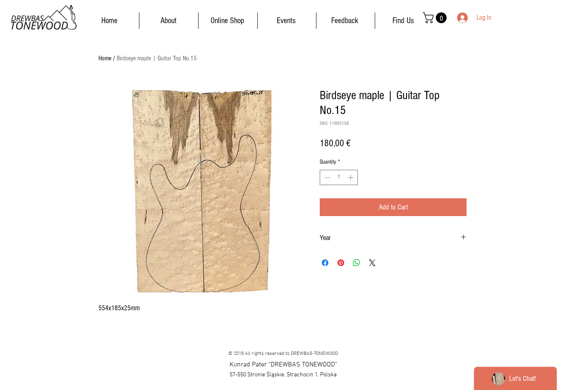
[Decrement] (326, 177)
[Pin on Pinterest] (341, 263)
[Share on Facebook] (325, 263)
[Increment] (351, 177)
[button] (436, 17)
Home (104, 58)
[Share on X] (372, 263)
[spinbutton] (338, 177)
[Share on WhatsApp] (357, 263)
